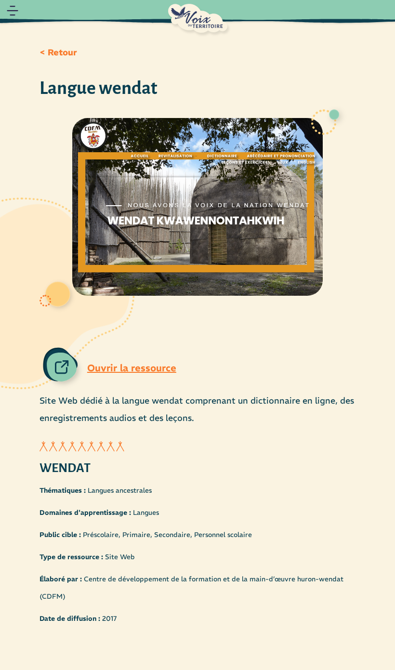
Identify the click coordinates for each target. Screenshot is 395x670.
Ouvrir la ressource (131, 368)
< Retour (58, 52)
